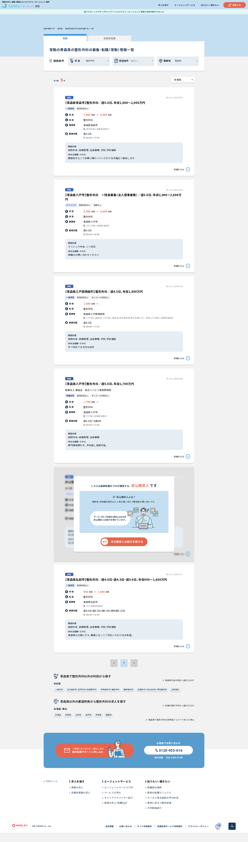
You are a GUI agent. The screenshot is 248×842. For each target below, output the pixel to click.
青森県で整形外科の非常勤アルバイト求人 (168, 719)
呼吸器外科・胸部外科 (110, 689)
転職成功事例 (154, 787)
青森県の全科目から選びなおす (179, 680)
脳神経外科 (128, 689)
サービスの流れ (112, 792)
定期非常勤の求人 (80, 792)
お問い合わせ (125, 826)
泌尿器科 (175, 689)
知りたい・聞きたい (210, 5)
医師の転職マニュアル (159, 792)
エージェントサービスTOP (118, 787)
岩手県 (88, 714)
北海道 (58, 714)
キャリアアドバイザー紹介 (118, 797)
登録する (236, 5)
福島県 (109, 714)
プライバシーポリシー (198, 826)
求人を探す (163, 5)
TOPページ (51, 781)
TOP (232, 827)
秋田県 (68, 714)
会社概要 (109, 826)
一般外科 (59, 689)
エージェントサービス (184, 5)
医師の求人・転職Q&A (115, 802)
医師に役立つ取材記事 (159, 802)
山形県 (78, 714)
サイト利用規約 (144, 826)
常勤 (65, 38)
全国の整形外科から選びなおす (179, 705)
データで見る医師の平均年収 (162, 797)
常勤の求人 (77, 787)
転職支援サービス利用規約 (169, 826)
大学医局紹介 (154, 808)
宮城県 (98, 714)
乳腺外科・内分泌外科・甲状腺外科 (152, 689)
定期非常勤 (110, 38)
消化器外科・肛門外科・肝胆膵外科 (81, 689)
